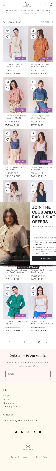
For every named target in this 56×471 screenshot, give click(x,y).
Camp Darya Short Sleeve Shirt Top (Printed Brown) (16, 271)
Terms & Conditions (19, 457)
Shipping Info (10, 406)
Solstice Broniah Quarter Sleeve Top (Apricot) (41, 65)
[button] (4, 4)
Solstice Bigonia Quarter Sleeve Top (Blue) (41, 117)
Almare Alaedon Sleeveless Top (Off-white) (42, 322)
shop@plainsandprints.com (24, 420)
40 (39, 342)
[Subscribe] (47, 374)
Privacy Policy (42, 457)
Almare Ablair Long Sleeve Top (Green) (16, 322)
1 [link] (9, 342)
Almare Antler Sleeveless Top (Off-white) (41, 271)
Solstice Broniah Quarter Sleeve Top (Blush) (15, 117)
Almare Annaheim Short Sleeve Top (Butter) (15, 65)
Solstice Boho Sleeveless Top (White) (41, 168)
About (6, 399)
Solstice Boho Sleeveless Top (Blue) (15, 168)
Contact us (8, 403)
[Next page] (46, 342)
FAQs (6, 395)
